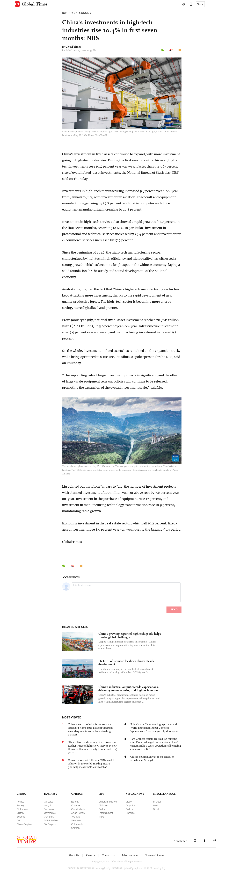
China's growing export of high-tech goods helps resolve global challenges (129, 635)
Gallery (129, 809)
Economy (49, 809)
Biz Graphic (50, 824)
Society (20, 805)
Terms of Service (155, 855)
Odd (19, 820)
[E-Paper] (183, 4)
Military (20, 812)
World (156, 805)
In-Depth (157, 801)
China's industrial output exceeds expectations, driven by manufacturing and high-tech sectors (128, 688)
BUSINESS (68, 13)
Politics (20, 801)
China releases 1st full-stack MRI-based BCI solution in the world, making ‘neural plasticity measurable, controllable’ (92, 764)
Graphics (130, 805)
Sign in (200, 4)
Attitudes (103, 805)
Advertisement (130, 855)
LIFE (101, 793)
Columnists (77, 824)
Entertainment (106, 812)
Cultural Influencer (108, 801)
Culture (102, 809)
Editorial (75, 801)
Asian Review (78, 812)
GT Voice (48, 801)
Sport (156, 809)
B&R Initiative (50, 820)
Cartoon (75, 827)
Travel (101, 816)
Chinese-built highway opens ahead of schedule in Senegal (152, 758)
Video (129, 801)
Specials (130, 812)
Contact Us (108, 855)
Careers (90, 855)
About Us (73, 855)
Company (49, 816)
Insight (47, 805)
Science (21, 816)
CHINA (21, 793)
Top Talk (75, 816)
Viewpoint (76, 820)
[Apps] (189, 4)
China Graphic (24, 824)
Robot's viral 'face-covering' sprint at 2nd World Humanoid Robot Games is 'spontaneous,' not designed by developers (154, 728)
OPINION (77, 793)
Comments (50, 812)
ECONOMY (84, 13)
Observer (75, 805)
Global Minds (78, 809)
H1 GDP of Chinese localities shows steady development (126, 662)
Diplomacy (22, 809)
